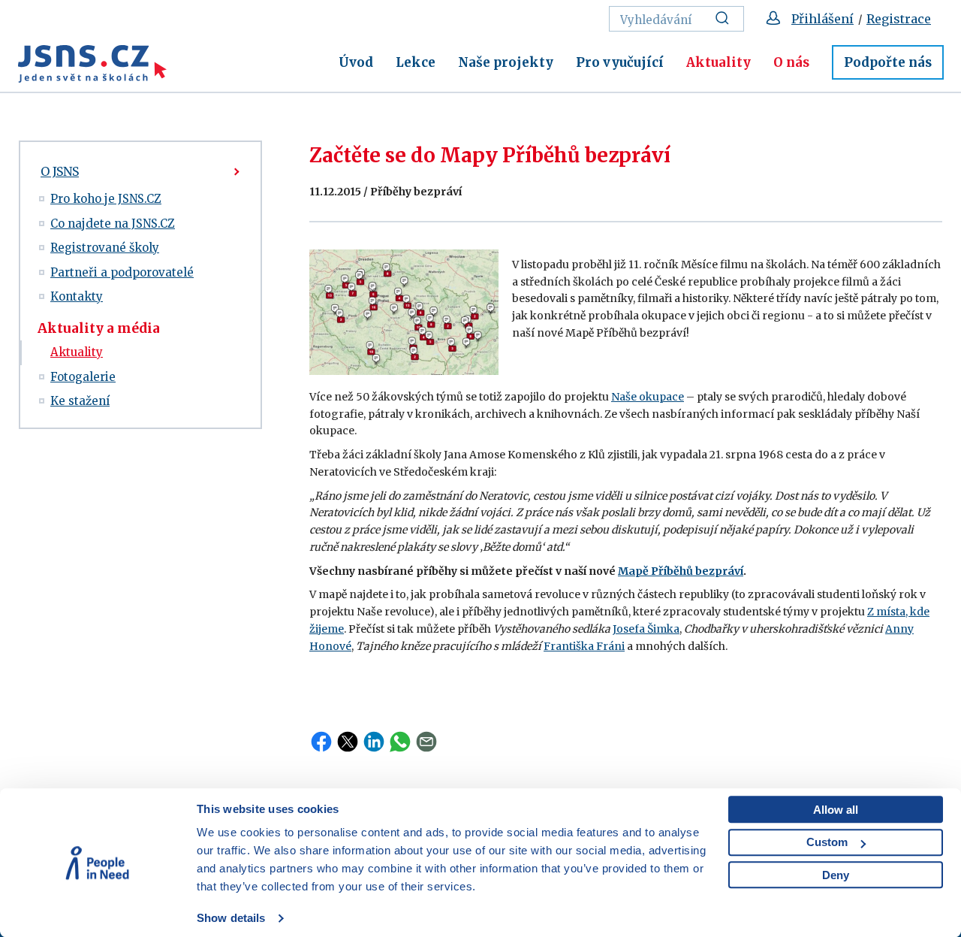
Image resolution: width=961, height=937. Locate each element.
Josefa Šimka (646, 629)
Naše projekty (505, 62)
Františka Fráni (584, 646)
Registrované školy (104, 247)
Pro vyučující (620, 62)
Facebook (321, 742)
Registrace (898, 18)
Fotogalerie (83, 377)
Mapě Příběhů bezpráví (680, 571)
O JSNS (60, 171)
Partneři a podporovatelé (122, 272)
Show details (231, 917)
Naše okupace (647, 397)
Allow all (835, 809)
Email (426, 742)
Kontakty (76, 296)
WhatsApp (400, 742)
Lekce (415, 62)
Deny (835, 875)
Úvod (356, 62)
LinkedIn (374, 742)
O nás (791, 62)
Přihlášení (822, 18)
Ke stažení (80, 401)
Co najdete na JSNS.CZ (112, 223)
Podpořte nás (888, 62)
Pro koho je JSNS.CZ (105, 199)
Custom (827, 842)
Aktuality (718, 62)
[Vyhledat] (726, 18)
